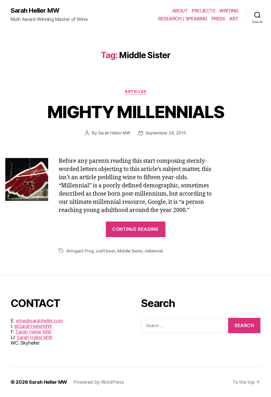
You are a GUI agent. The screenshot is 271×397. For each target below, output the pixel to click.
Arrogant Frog (80, 251)
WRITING (228, 10)
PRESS (218, 18)
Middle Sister (130, 251)
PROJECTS (203, 10)
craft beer (105, 251)
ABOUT (180, 10)
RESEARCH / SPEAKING (182, 18)
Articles (135, 91)
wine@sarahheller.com (39, 320)
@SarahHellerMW (33, 326)
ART (233, 18)
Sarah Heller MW (35, 10)
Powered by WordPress (99, 382)
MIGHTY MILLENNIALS (135, 112)
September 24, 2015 (166, 133)
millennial (154, 251)
